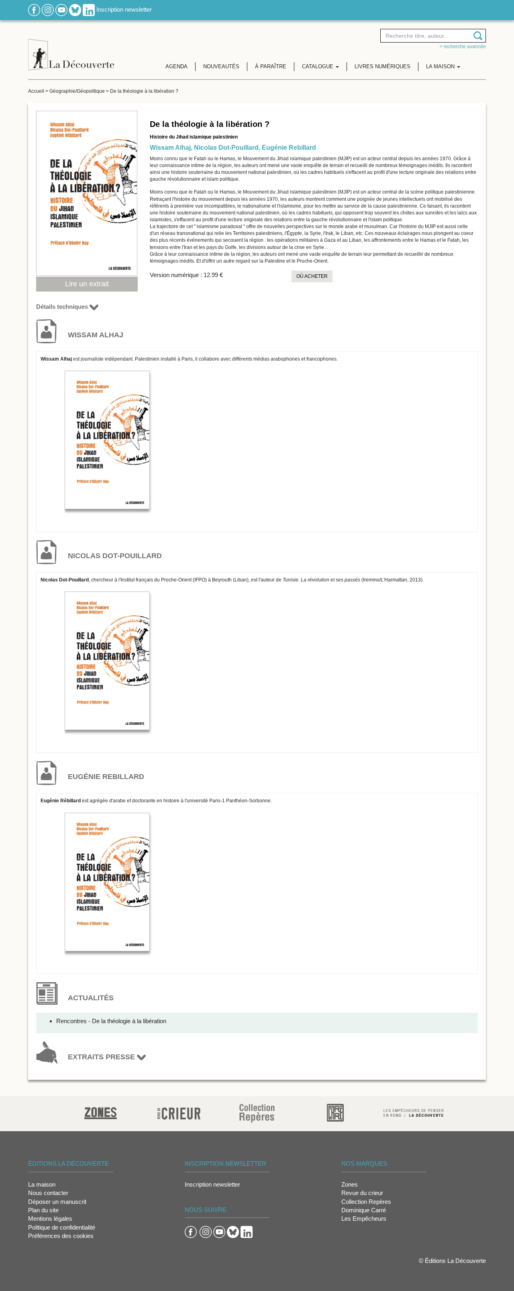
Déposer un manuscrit (57, 1201)
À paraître (270, 66)
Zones (349, 1184)
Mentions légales (50, 1218)
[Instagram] (48, 9)
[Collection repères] (257, 1112)
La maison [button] (441, 66)
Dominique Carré (363, 1210)
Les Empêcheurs (363, 1218)
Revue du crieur (362, 1192)
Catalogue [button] (318, 66)
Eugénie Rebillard (289, 147)
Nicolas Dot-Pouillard (226, 147)
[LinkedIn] (89, 9)
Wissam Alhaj (170, 147)
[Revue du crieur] (178, 1112)
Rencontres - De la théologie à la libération (111, 1021)
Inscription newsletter (124, 9)
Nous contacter (48, 1192)
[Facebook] (34, 9)
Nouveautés (221, 66)
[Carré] (335, 1112)
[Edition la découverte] (71, 48)
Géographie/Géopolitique (77, 91)
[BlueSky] (75, 9)
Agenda (176, 66)
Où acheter (312, 276)
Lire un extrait (87, 284)
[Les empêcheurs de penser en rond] (413, 1112)
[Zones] (100, 1112)
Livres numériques (382, 66)
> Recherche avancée (463, 46)
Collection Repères (366, 1201)
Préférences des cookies (61, 1235)
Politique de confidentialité (61, 1227)
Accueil (36, 91)
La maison (41, 1184)
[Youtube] (61, 9)
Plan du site (43, 1210)
